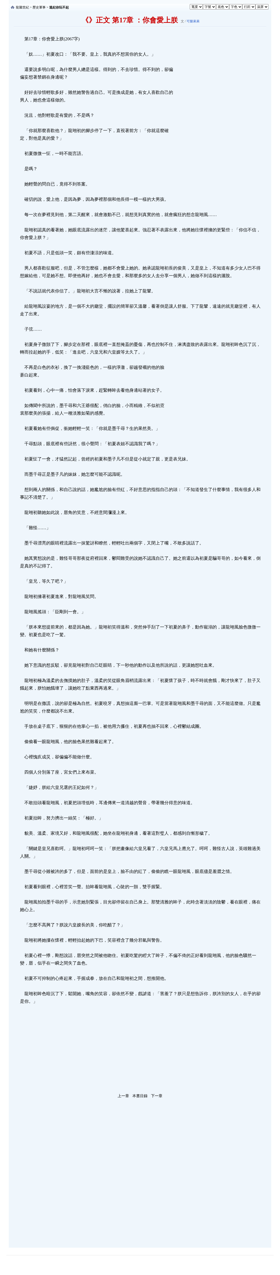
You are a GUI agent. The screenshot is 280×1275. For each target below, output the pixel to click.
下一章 (156, 1096)
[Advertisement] (215, 117)
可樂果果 (193, 21)
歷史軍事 (39, 7)
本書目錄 (140, 1096)
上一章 (123, 1096)
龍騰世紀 (22, 7)
